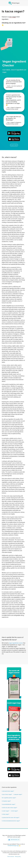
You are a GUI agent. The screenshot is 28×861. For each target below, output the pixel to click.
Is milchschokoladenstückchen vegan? (11, 820)
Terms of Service (10, 856)
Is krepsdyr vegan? (6, 801)
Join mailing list (14, 839)
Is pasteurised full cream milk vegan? (10, 817)
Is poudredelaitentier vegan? (8, 804)
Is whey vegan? (5, 814)
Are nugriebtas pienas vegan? (9, 797)
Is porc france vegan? (7, 794)
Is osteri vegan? (5, 810)
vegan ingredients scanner (16, 643)
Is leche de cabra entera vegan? (9, 807)
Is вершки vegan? (18, 794)
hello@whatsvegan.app (13, 845)
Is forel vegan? (14, 810)
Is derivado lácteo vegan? (8, 791)
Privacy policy (18, 856)
